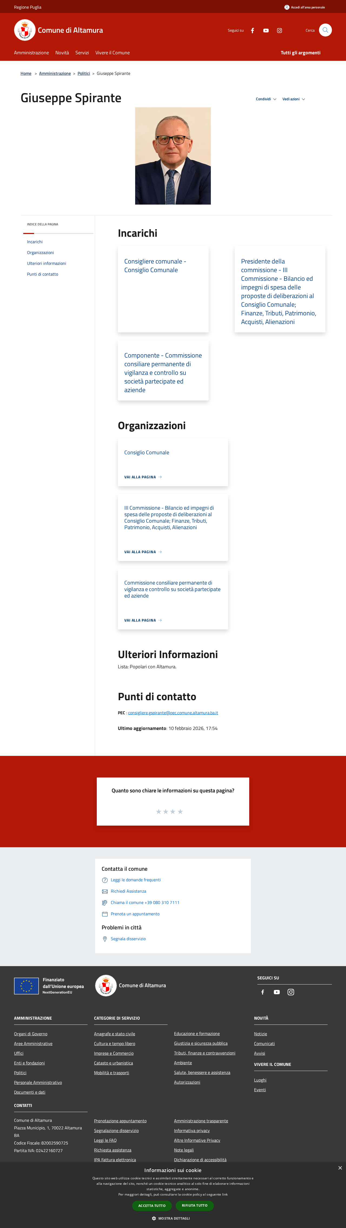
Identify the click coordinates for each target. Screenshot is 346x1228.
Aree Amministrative (33, 1043)
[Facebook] (250, 30)
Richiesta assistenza (112, 1150)
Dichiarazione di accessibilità (200, 1159)
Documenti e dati (29, 1092)
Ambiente (183, 1062)
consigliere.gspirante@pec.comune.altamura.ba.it (173, 712)
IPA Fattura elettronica (115, 1159)
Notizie (260, 1033)
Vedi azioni (291, 99)
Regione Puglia (27, 7)
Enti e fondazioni (29, 1063)
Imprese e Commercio (114, 1053)
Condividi (264, 99)
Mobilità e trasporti (111, 1072)
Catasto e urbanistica (113, 1063)
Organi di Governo (30, 1033)
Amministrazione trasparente (201, 1120)
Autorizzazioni (187, 1082)
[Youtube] (263, 30)
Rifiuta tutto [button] (195, 1205)
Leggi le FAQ (105, 1140)
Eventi (260, 1089)
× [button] (340, 1168)
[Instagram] (277, 30)
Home (26, 73)
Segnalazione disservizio (116, 1130)
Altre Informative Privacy (197, 1140)
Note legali (184, 1150)
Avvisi (259, 1053)
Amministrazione (55, 73)
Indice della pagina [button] (42, 224)
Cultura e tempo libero (114, 1043)
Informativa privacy (192, 1130)
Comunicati (264, 1043)
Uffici (19, 1053)
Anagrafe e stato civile (114, 1033)
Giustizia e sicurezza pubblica (201, 1043)
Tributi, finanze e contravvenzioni (204, 1053)
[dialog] (173, 1195)
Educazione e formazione (197, 1033)
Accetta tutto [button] (152, 1205)
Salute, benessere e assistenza (202, 1072)
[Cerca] (325, 30)
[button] (173, 1218)
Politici (84, 73)
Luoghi (260, 1080)
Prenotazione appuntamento (120, 1120)
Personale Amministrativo (38, 1082)
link (225, 1194)
